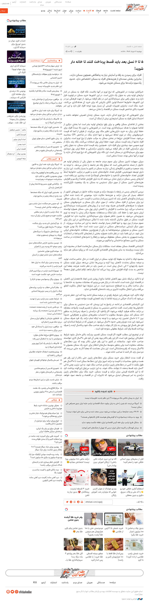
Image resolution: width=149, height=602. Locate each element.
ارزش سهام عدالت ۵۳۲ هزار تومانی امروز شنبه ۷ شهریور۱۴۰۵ (47, 67)
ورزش (71, 10)
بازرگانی (54, 400)
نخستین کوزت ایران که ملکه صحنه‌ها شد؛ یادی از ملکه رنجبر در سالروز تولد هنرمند (46, 130)
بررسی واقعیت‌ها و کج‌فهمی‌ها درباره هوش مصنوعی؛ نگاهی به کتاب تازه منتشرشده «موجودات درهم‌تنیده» (46, 176)
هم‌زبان (48, 1)
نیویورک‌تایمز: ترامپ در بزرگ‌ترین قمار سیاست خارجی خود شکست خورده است (46, 272)
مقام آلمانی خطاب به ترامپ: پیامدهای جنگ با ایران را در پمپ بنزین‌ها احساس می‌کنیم (45, 291)
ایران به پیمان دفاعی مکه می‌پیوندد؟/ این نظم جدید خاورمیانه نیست (112, 398)
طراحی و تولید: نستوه (129, 599)
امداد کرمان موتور (20, 139)
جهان (65, 10)
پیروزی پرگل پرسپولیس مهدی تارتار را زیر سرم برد (46, 281)
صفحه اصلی (137, 46)
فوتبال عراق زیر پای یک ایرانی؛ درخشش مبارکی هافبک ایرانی (49, 430)
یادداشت (32, 1)
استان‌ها (57, 10)
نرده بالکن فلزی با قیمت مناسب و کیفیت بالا (47, 471)
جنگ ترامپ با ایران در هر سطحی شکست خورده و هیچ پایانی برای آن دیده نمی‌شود (46, 215)
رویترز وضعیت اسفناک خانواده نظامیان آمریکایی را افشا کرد (45, 353)
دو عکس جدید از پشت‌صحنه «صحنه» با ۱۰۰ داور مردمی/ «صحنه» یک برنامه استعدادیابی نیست (46, 310)
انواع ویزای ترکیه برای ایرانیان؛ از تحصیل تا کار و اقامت (48, 422)
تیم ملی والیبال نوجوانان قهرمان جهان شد (45, 361)
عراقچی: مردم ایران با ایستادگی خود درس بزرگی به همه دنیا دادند (46, 328)
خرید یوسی (22, 144)
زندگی (49, 10)
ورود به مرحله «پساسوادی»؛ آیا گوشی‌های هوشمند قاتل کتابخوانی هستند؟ (110, 417)
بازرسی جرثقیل (15, 129)
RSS (35, 582)
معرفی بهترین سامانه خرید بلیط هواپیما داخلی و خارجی (48, 407)
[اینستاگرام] (16, 592)
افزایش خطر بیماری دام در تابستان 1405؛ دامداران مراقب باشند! (47, 463)
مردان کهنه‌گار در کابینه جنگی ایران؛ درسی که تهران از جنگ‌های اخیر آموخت (110, 427)
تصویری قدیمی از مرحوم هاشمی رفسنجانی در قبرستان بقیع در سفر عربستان (48, 150)
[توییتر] (12, 592)
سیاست (78, 10)
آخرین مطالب (52, 159)
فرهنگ (98, 10)
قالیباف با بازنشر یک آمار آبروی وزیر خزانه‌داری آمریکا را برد (47, 120)
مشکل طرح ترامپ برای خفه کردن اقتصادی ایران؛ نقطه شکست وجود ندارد (110, 422)
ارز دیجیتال (11, 153)
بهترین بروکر (21, 153)
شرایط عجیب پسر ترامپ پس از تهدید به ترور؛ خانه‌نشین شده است (46, 300)
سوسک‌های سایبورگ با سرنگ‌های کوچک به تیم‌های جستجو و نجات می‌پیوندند (47, 235)
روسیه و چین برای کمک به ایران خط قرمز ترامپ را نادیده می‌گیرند (46, 264)
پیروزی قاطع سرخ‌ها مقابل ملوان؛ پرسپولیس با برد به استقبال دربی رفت (47, 336)
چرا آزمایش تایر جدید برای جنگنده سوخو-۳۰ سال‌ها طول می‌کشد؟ (47, 225)
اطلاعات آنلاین (136, 7)
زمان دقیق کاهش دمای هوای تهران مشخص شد (47, 140)
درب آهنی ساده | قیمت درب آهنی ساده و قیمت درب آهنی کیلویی (45, 479)
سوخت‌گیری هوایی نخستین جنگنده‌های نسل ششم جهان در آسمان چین (47, 254)
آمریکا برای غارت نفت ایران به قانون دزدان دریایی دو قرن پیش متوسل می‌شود (46, 112)
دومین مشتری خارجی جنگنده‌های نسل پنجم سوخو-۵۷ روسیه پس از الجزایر (45, 244)
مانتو (24, 129)
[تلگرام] (8, 592)
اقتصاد (88, 10)
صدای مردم (41, 3)
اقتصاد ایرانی (21, 149)
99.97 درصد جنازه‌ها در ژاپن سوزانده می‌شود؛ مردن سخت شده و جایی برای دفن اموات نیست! (102, 411)
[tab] (54, 61)
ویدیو (43, 10)
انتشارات (23, 1)
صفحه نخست (115, 10)
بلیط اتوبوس (21, 158)
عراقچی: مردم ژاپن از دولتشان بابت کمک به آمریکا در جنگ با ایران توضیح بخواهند (47, 102)
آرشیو (14, 1)
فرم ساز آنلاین (21, 134)
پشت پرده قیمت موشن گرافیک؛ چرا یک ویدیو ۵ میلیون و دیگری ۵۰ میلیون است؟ (45, 456)
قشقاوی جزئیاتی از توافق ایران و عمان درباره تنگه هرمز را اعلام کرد (46, 320)
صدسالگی (58, 1)
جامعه (105, 10)
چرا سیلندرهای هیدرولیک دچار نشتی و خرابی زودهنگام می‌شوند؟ (46, 415)
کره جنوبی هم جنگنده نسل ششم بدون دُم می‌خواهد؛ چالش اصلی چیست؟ (45, 205)
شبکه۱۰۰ (68, 1)
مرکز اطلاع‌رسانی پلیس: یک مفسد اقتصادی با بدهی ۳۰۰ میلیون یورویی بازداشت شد (47, 391)
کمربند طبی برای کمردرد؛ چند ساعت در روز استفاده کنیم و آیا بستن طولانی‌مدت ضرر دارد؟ (45, 439)
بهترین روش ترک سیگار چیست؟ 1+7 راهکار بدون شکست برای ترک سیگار (46, 448)
